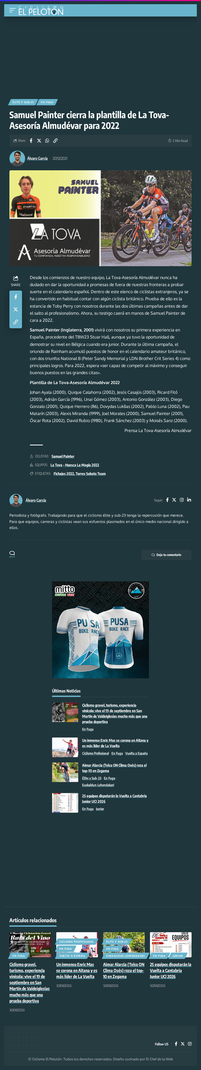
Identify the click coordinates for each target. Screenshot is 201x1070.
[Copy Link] (55, 141)
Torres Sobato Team (91, 473)
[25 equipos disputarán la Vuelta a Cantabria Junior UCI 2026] (65, 803)
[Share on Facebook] (31, 141)
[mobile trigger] (13, 10)
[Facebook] (167, 500)
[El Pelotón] (42, 11)
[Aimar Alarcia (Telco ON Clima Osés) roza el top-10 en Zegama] (65, 772)
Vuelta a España (136, 753)
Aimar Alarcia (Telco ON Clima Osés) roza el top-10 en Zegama (123, 970)
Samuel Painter (63, 456)
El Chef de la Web (159, 1059)
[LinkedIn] (189, 500)
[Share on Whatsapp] (47, 141)
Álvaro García (37, 158)
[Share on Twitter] (39, 141)
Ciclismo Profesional (95, 753)
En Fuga (47, 102)
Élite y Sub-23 (23, 102)
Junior (100, 809)
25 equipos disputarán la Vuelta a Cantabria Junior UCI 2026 (170, 970)
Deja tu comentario (169, 555)
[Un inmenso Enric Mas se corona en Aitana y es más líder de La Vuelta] (65, 747)
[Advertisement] (100, 55)
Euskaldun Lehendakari (98, 785)
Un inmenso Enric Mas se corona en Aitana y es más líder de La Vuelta (76, 970)
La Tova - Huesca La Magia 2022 (75, 465)
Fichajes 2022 (64, 473)
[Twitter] (174, 500)
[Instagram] (181, 500)
